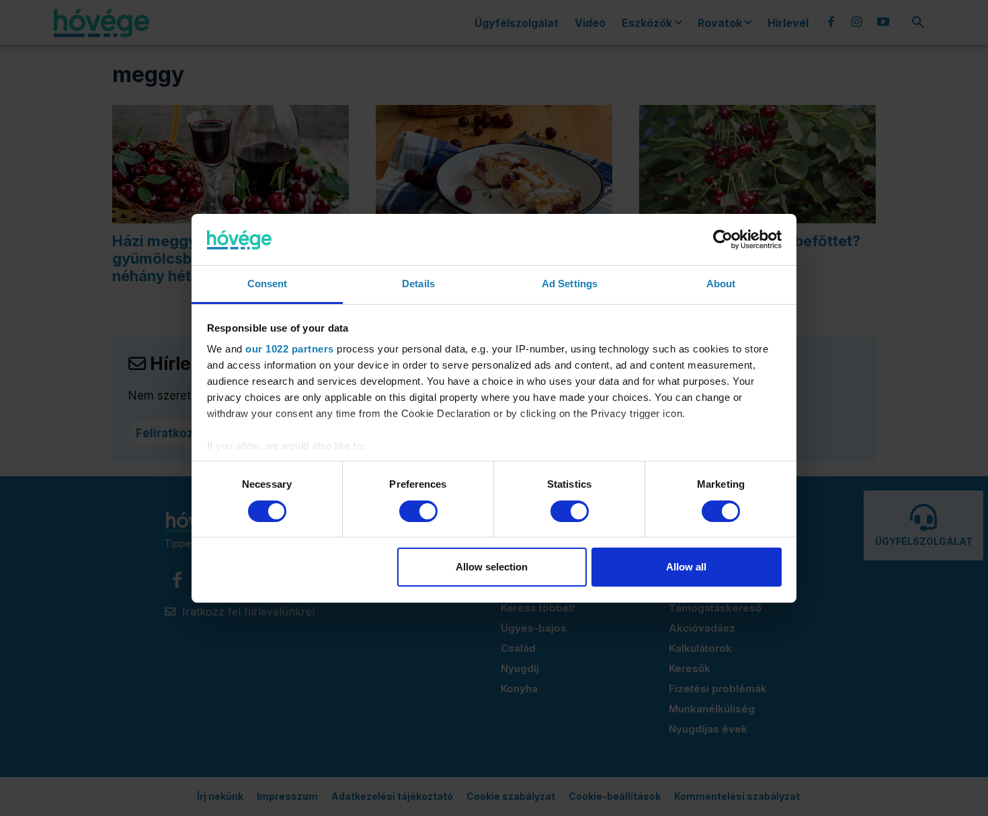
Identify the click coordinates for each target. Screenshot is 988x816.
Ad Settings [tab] (570, 283)
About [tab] (721, 283)
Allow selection (492, 566)
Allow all (686, 566)
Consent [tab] (267, 283)
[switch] (418, 511)
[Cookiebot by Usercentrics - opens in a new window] (723, 239)
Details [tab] (418, 283)
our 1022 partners (289, 349)
